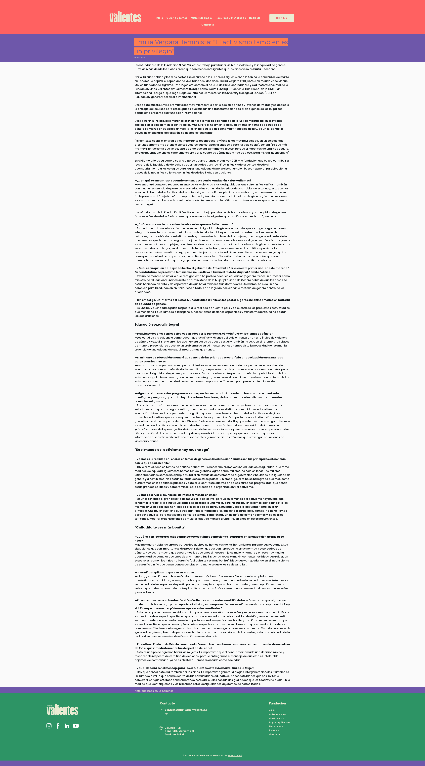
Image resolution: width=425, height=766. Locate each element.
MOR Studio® (235, 755)
